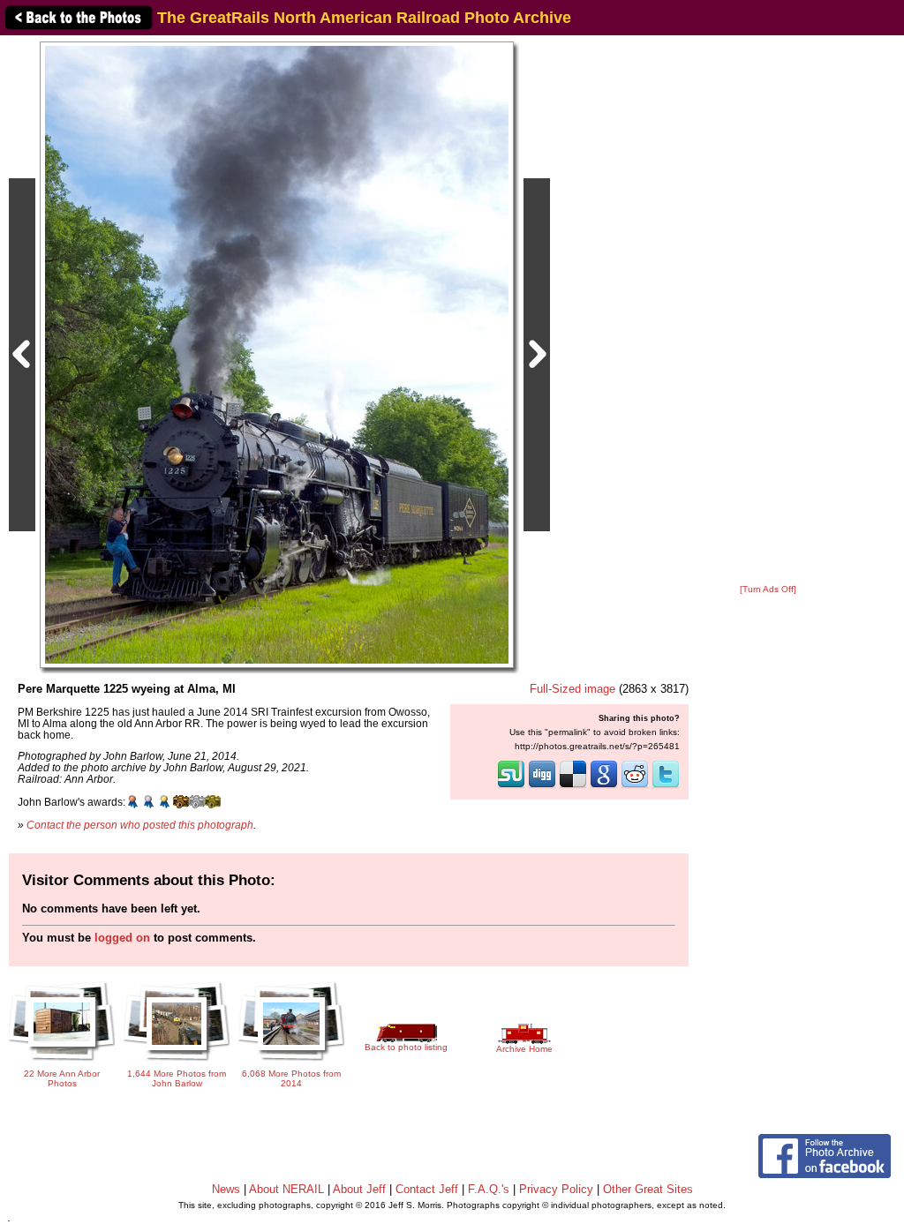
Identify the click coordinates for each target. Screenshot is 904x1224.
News (226, 1189)
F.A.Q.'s (488, 1189)
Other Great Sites (648, 1189)
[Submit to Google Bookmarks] (604, 786)
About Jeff (359, 1189)
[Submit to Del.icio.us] (573, 786)
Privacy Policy (556, 1189)
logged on (122, 937)
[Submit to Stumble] (511, 786)
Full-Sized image (572, 688)
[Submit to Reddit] (635, 786)
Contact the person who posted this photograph (139, 824)
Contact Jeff (427, 1189)
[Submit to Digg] (542, 786)
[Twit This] (666, 786)
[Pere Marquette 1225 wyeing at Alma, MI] (276, 354)
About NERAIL (286, 1189)
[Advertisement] (768, 310)
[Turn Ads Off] (768, 589)
